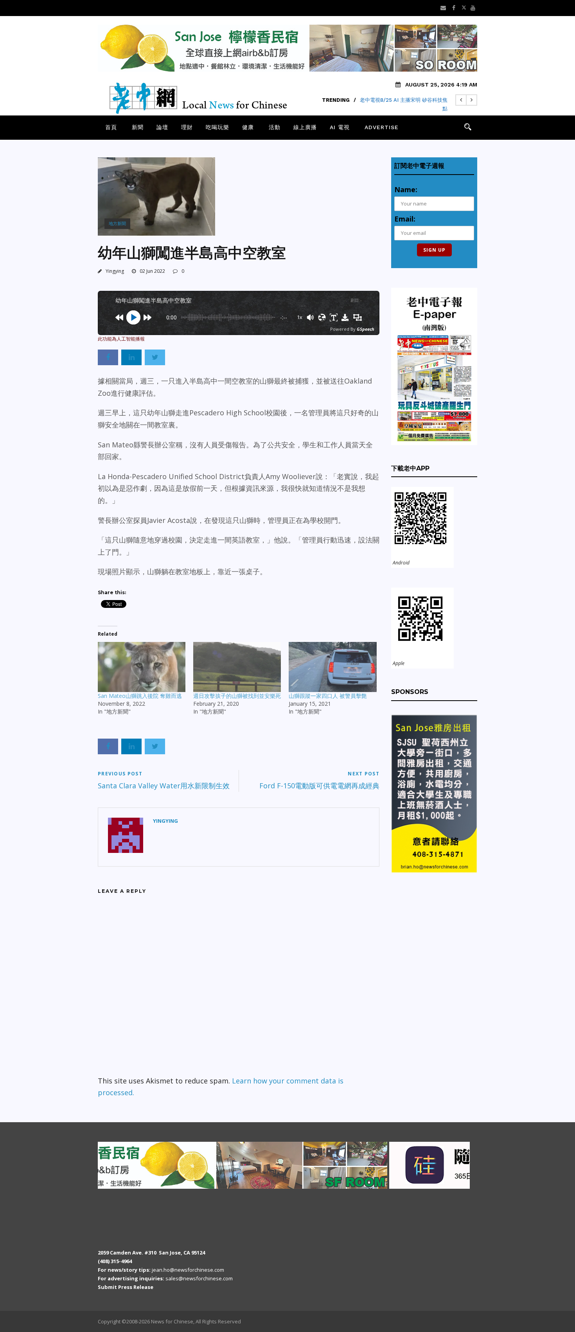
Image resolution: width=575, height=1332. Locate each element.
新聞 (138, 127)
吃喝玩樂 (217, 127)
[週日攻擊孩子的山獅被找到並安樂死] (237, 667)
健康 (248, 127)
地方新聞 (117, 223)
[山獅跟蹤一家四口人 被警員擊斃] (332, 667)
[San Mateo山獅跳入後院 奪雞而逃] (141, 667)
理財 (187, 127)
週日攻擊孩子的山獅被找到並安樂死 (237, 695)
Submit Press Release (125, 1287)
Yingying (115, 271)
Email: (404, 219)
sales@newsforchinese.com (199, 1278)
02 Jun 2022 (152, 271)
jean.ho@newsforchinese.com (188, 1269)
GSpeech (365, 329)
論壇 (162, 127)
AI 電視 (340, 127)
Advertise (382, 127)
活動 (274, 127)
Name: (405, 189)
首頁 (111, 127)
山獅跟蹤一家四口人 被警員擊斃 (328, 695)
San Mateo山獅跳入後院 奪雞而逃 (140, 695)
